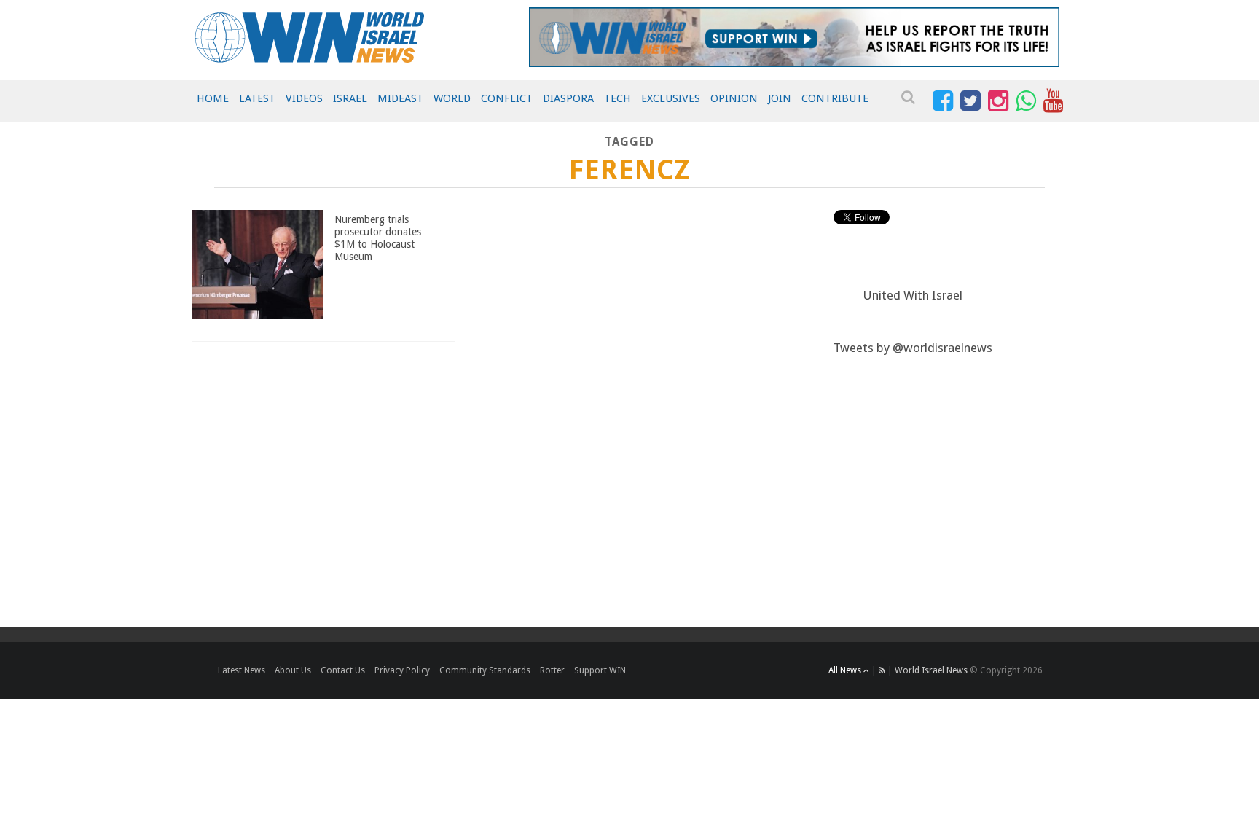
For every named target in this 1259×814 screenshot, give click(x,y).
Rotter (552, 670)
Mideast (400, 98)
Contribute (834, 98)
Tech (617, 98)
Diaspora (568, 98)
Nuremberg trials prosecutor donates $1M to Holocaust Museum (377, 238)
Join (779, 98)
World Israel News (931, 670)
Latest (257, 98)
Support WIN (600, 670)
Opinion (734, 98)
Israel (350, 98)
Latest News (241, 670)
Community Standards (484, 670)
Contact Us (343, 670)
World (452, 98)
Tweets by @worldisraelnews (913, 347)
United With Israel (912, 295)
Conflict (507, 98)
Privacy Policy (402, 670)
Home (213, 98)
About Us (293, 670)
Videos (304, 98)
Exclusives (670, 98)
